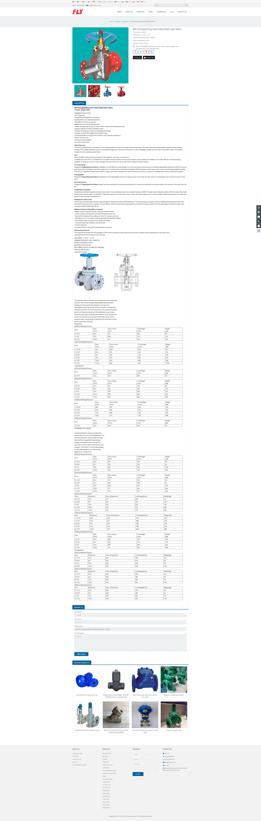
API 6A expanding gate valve (170, 46)
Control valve (106, 788)
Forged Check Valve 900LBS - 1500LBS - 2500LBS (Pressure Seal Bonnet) (116, 696)
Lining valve (106, 768)
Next (126, 55)
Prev (75, 55)
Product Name (78, 626)
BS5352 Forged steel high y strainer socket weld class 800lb (116, 731)
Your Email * (78, 619)
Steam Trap (106, 793)
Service (74, 762)
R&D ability (75, 756)
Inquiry (138, 57)
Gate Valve (106, 799)
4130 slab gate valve (152, 48)
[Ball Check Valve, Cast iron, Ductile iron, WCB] (145, 679)
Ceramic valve (107, 785)
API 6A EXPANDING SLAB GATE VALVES (148, 46)
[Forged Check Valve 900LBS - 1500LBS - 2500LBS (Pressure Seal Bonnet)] (116, 679)
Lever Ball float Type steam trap (87, 695)
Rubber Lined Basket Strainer (174, 695)
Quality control (76, 759)
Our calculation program (79, 765)
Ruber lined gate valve (174, 730)
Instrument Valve (108, 779)
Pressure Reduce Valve (109, 770)
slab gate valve (140, 48)
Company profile (77, 753)
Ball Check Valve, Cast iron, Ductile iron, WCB (145, 696)
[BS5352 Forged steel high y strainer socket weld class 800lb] (116, 715)
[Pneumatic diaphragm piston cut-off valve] (145, 715)
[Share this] (135, 52)
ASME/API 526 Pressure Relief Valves (87, 730)
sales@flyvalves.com (94, 5)
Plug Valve (106, 762)
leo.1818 (166, 765)
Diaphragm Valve (108, 765)
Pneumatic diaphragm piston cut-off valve (145, 731)
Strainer (105, 759)
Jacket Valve (106, 782)
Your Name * (78, 612)
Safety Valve (106, 808)
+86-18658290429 (79, 5)
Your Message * (79, 633)
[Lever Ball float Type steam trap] (87, 679)
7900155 (166, 753)
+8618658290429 (169, 756)
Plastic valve (106, 790)
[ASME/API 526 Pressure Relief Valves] (87, 715)
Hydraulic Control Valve (109, 773)
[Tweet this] (140, 52)
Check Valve (106, 805)
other (104, 776)
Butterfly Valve (107, 753)
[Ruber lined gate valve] (174, 715)
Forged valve (106, 796)
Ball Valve (105, 756)
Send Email (150, 57)
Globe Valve (106, 802)
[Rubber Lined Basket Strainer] (174, 679)
